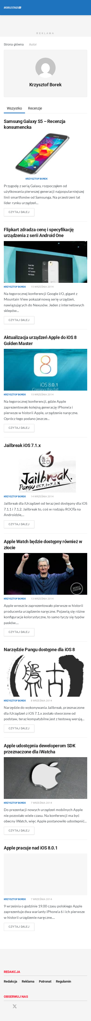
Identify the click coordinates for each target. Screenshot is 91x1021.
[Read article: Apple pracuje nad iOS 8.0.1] (45, 874)
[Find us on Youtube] (24, 1007)
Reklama (28, 981)
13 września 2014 (42, 598)
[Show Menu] (76, 7)
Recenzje (35, 108)
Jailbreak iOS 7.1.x (22, 445)
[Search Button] (85, 7)
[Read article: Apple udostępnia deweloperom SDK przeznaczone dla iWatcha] (45, 778)
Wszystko (14, 108)
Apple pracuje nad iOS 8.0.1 (30, 847)
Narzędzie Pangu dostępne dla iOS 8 (39, 649)
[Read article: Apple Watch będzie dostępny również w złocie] (45, 574)
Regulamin (63, 981)
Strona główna (14, 44)
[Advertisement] (45, 21)
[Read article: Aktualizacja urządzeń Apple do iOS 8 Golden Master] (45, 370)
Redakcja (10, 981)
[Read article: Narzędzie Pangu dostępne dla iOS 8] (45, 676)
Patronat (45, 981)
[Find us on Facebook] (5, 1007)
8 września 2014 (41, 700)
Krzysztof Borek (37, 178)
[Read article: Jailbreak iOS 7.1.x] (45, 472)
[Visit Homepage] (12, 8)
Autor (33, 44)
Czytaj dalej (21, 212)
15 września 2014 (42, 286)
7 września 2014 (41, 802)
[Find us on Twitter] (14, 1007)
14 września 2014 (42, 496)
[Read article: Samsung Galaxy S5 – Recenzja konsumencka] (45, 153)
